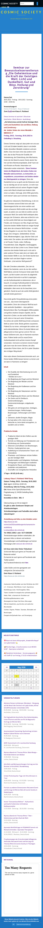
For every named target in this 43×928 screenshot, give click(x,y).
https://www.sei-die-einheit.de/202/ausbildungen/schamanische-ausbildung (19, 524)
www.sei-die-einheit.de (24, 544)
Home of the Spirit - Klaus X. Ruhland (16, 109)
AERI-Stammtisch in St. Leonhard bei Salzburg (20, 743)
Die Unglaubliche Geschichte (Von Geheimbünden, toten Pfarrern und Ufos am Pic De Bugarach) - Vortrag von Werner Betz (21, 719)
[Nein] (41, 922)
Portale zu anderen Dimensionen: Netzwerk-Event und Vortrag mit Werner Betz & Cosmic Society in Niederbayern (21, 790)
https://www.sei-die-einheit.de (14, 576)
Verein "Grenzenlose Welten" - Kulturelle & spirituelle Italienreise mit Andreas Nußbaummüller (18, 804)
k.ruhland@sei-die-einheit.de (14, 530)
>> (36, 667)
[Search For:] (29, 3)
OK (13, 924)
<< (7, 667)
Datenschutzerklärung (23, 924)
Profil (10, 111)
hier (26, 563)
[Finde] (37, 3)
